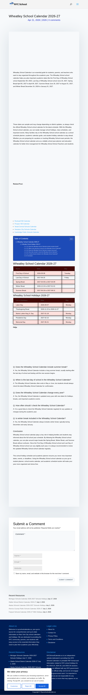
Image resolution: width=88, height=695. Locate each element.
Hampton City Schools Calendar (25, 229)
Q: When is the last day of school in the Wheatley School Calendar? (44, 248)
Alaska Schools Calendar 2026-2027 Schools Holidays (27, 605)
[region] (28, 679)
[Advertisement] (44, 51)
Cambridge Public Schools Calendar (27, 232)
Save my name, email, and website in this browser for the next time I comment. (42, 573)
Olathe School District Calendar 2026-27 (22, 602)
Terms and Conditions (55, 639)
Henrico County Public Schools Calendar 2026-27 (25, 608)
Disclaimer (51, 642)
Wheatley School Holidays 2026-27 (31, 244)
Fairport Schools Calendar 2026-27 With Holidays (25, 612)
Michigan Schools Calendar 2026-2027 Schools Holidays (28, 599)
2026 (44, 20)
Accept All (42, 686)
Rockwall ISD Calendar (22, 221)
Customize (14, 686)
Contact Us (52, 632)
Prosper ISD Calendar (22, 224)
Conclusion (30, 255)
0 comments (54, 20)
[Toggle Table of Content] (70, 239)
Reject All (28, 686)
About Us (51, 629)
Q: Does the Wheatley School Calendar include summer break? (43, 246)
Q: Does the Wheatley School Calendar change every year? (42, 250)
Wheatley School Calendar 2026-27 (28, 242)
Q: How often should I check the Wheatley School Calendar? (42, 252)
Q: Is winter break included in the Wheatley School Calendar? (42, 254)
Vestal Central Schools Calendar (25, 226)
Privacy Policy (53, 636)
